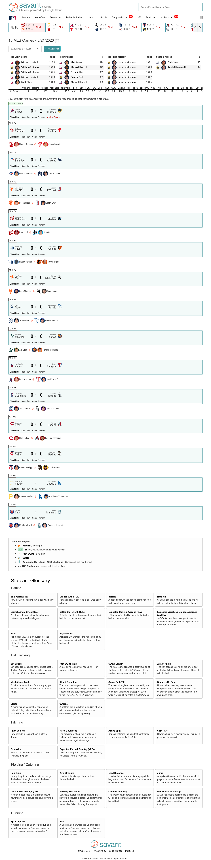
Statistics (150, 17)
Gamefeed (40, 17)
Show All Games (52, 49)
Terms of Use (83, 850)
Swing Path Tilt (116, 682)
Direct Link (14, 117)
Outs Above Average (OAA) (25, 791)
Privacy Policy (100, 850)
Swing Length (115, 663)
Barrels (112, 596)
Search (91, 17)
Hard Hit (27, 545)
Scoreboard (55, 17)
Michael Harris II (29, 62)
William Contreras (30, 67)
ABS (139, 17)
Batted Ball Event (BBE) (72, 611)
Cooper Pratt (77, 77)
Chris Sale (173, 62)
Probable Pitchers (75, 17)
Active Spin (114, 730)
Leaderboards (169, 17)
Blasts (14, 703)
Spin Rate (162, 730)
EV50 (13, 633)
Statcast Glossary (30, 580)
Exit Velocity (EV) (20, 596)
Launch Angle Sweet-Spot (24, 611)
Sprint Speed (18, 821)
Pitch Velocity (18, 730)
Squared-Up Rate (166, 682)
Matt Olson (26, 82)
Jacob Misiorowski (127, 62)
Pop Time (16, 772)
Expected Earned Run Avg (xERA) (77, 749)
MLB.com (130, 850)
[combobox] (171, 7)
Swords (63, 703)
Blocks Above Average (169, 791)
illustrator (26, 17)
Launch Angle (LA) (69, 596)
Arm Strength (66, 772)
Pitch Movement (68, 730)
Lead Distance (116, 772)
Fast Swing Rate (68, 663)
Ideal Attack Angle (20, 682)
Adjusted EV (66, 633)
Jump (160, 772)
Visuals (103, 17)
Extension (16, 749)
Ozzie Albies (77, 72)
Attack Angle (164, 663)
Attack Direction (68, 682)
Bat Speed (16, 663)
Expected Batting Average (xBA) (125, 611)
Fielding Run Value (69, 791)
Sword (26, 557)
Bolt (61, 821)
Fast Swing (28, 553)
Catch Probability (117, 791)
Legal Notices (116, 850)
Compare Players (120, 17)
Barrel (28, 549)
